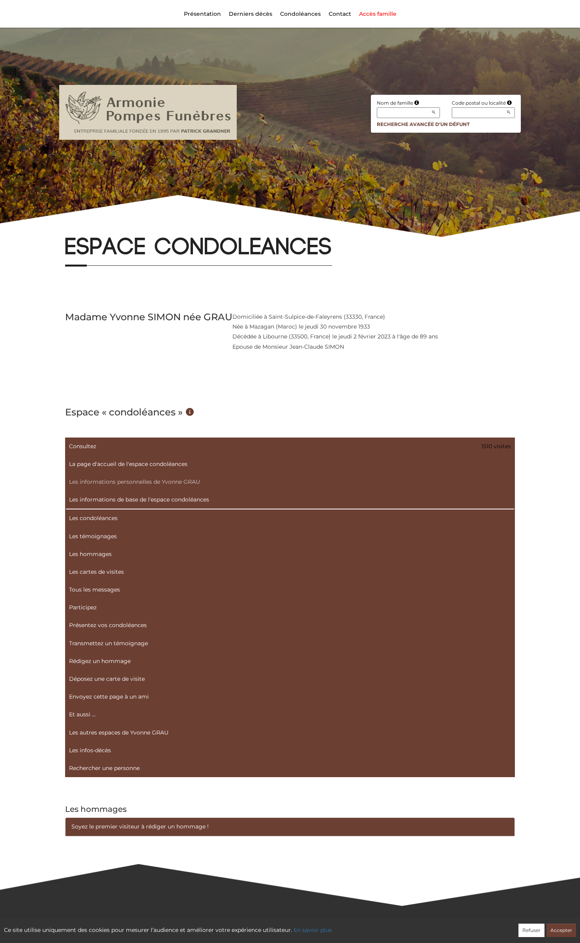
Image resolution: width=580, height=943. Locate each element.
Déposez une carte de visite (107, 678)
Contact (340, 13)
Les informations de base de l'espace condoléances (139, 499)
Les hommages (90, 554)
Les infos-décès (90, 750)
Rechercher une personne (104, 768)
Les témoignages (93, 536)
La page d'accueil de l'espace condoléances (128, 464)
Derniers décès (250, 13)
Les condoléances (93, 518)
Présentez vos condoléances (108, 625)
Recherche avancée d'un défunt (423, 124)
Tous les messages (94, 589)
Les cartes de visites (96, 571)
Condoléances (300, 13)
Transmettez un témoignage (108, 643)
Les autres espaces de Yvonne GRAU (118, 732)
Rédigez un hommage (100, 661)
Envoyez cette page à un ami (109, 696)
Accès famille (378, 13)
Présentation (202, 13)
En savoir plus (313, 930)
